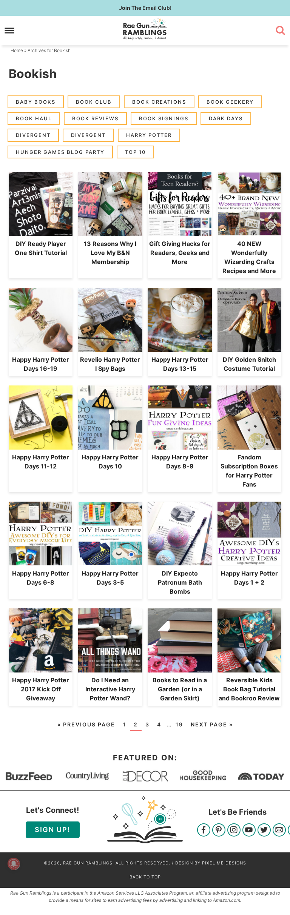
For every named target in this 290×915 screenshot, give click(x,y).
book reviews (95, 118)
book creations (159, 102)
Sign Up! (53, 830)
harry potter (149, 135)
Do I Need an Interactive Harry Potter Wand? (110, 689)
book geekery (230, 102)
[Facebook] (204, 830)
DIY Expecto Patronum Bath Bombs (180, 582)
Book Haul (34, 118)
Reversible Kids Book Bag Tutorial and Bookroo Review (249, 689)
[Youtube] (249, 830)
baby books (36, 102)
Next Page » (212, 724)
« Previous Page (86, 724)
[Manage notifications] (14, 864)
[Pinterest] (219, 830)
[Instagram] (234, 830)
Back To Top (145, 877)
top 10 (135, 152)
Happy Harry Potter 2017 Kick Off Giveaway (40, 689)
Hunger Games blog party (60, 152)
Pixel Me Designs (224, 863)
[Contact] (279, 830)
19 (179, 724)
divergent (33, 135)
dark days (226, 118)
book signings (163, 118)
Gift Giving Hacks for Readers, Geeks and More (179, 253)
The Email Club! (145, 8)
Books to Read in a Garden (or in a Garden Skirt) (180, 689)
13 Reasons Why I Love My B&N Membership (110, 253)
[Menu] (9, 30)
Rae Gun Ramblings (145, 29)
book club (94, 102)
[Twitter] (264, 830)
